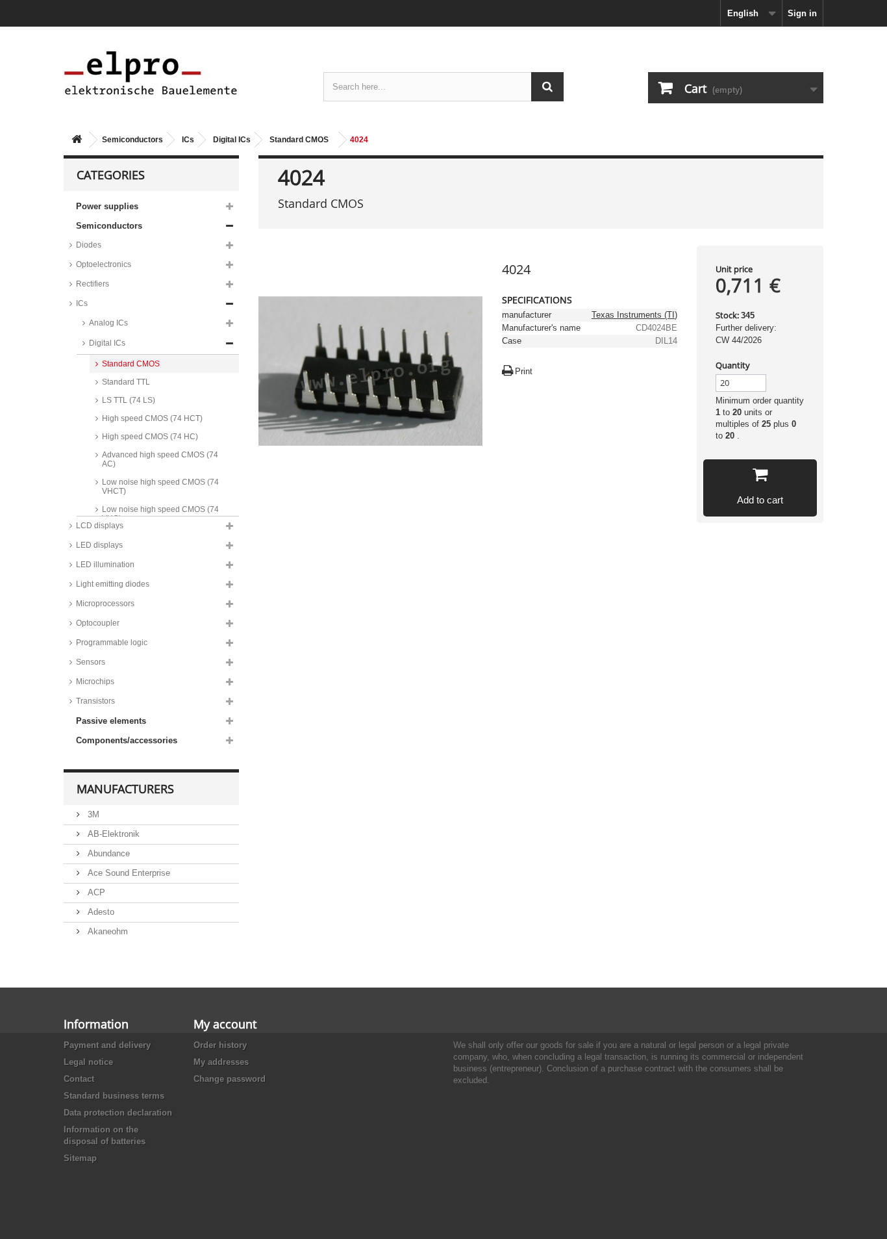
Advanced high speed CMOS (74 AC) (160, 459)
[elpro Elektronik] (184, 72)
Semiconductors (132, 139)
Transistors (95, 701)
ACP (95, 892)
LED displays (99, 545)
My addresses (221, 1062)
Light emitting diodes (112, 584)
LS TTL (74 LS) (128, 400)
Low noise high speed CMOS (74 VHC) (160, 514)
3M (92, 814)
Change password (230, 1079)
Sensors (90, 662)
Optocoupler (97, 623)
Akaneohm (106, 931)
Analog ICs (108, 322)
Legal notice (88, 1062)
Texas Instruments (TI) (634, 315)
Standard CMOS (299, 139)
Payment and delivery (107, 1045)
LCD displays (99, 525)
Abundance (107, 853)
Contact (79, 1079)
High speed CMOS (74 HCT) (152, 418)
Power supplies (107, 206)
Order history (220, 1045)
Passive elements (111, 721)
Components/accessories (126, 740)
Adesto (99, 912)
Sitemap (80, 1158)
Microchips (95, 681)
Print (523, 371)
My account (225, 1024)
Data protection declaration (118, 1113)
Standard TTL (126, 382)
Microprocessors (105, 603)
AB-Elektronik (112, 834)
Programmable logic (111, 642)
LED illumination (105, 564)
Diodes (88, 244)
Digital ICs (232, 139)
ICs (188, 139)
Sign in (802, 13)
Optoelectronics (103, 264)
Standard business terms (114, 1096)
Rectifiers (92, 283)
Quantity (733, 365)
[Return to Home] (76, 140)
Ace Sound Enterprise (127, 873)
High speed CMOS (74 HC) (150, 436)
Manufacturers (125, 789)
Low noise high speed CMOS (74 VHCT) (160, 487)
